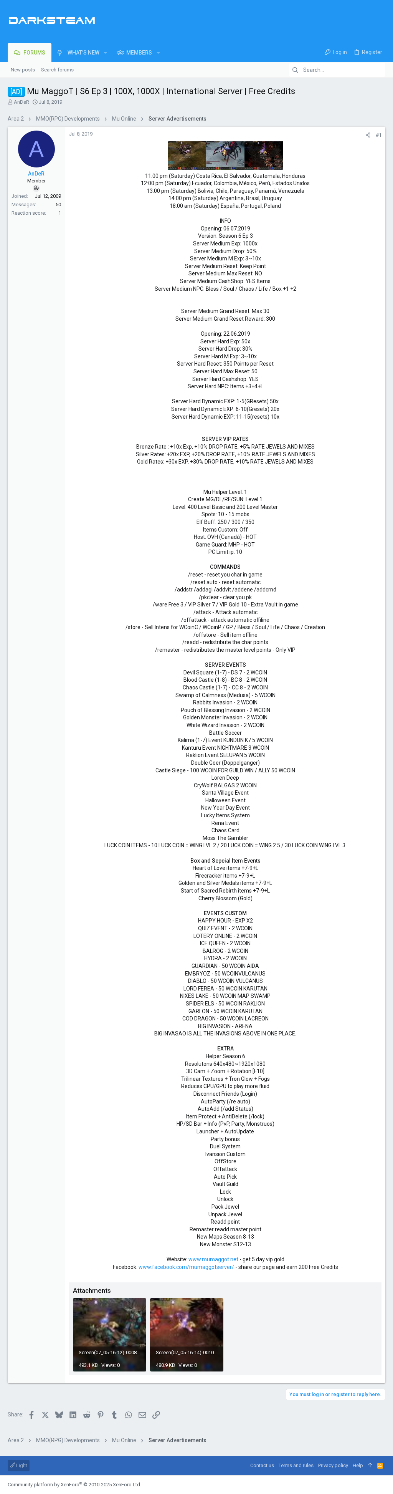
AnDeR (21, 102)
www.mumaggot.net (213, 1259)
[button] (105, 52)
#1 (378, 135)
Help (358, 1465)
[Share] (368, 135)
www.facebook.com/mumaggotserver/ (186, 1267)
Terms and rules (296, 1465)
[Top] (370, 1465)
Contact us (262, 1465)
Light (21, 1465)
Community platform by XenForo (74, 1484)
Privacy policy (333, 1465)
